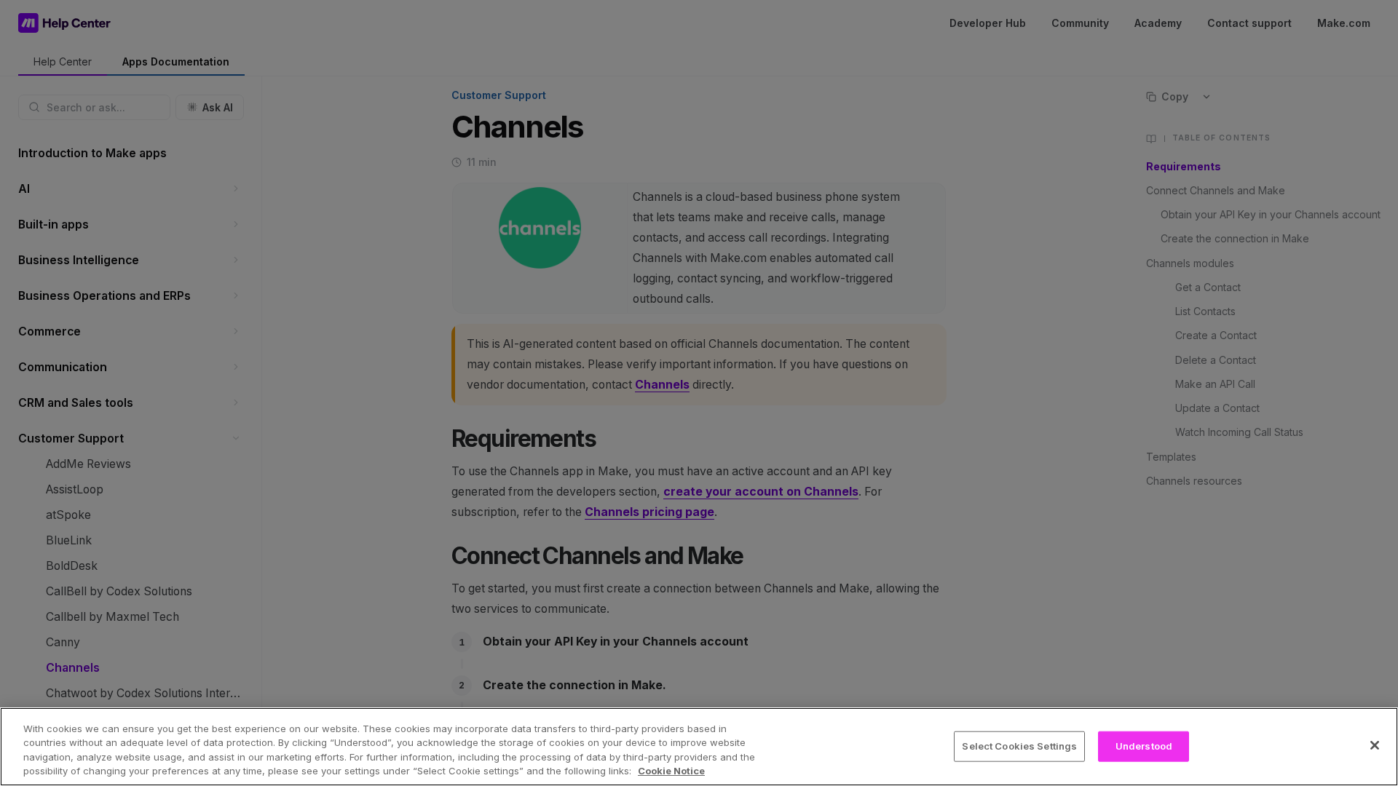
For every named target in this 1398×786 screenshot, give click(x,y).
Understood (1143, 746)
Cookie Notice (671, 771)
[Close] (1375, 745)
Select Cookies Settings (1019, 746)
